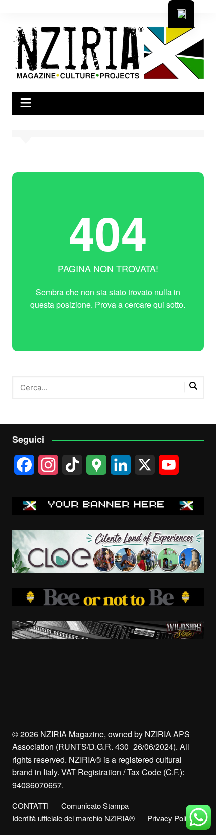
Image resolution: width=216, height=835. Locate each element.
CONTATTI (30, 806)
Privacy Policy (170, 818)
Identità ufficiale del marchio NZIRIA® (73, 818)
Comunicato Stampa (95, 806)
